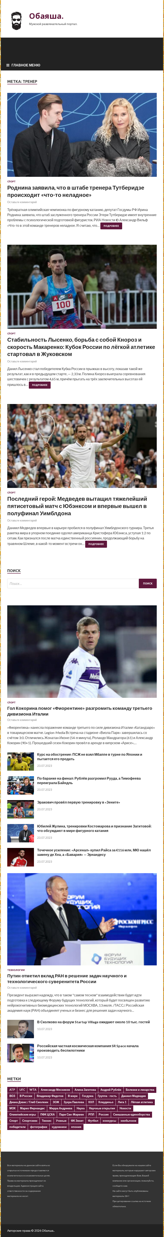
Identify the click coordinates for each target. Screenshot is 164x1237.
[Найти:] (82, 583)
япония (76, 1127)
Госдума (87, 1096)
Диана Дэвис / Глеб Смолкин (28, 1102)
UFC (22, 1089)
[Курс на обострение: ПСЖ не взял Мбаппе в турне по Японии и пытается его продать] (20, 769)
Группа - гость (107, 1096)
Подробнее (111, 226)
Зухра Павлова (74, 1102)
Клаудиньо (105, 1102)
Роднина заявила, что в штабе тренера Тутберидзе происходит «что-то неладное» (75, 191)
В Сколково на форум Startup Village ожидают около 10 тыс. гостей (93, 1022)
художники (59, 1127)
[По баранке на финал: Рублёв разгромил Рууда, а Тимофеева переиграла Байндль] (20, 793)
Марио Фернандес (32, 1108)
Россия (104, 1114)
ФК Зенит (77, 1120)
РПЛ (91, 1114)
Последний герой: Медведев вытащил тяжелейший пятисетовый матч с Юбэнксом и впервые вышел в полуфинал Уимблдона (77, 506)
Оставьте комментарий (22, 202)
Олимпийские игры (22, 1114)
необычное (128, 1120)
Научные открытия (102, 1108)
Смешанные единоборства (131, 1114)
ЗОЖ (56, 1102)
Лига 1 (122, 1102)
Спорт (11, 181)
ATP (12, 1089)
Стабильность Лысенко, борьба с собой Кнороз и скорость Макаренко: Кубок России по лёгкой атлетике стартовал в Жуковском (81, 346)
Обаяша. (46, 16)
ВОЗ (12, 1096)
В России (26, 1096)
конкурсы (109, 1120)
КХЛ (91, 1102)
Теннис (46, 1120)
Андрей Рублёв (110, 1089)
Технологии (16, 970)
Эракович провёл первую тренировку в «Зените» (78, 802)
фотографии (38, 1127)
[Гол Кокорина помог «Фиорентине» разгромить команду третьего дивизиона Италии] (82, 699)
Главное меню (26, 65)
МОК (12, 1108)
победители (17, 1127)
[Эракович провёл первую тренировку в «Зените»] (20, 817)
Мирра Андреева (60, 1108)
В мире (73, 1096)
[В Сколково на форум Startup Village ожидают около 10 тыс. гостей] (20, 1037)
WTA (32, 1089)
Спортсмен (29, 1120)
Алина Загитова (85, 1089)
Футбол (93, 1120)
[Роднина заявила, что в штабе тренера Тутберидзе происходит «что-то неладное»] (82, 136)
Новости (125, 1108)
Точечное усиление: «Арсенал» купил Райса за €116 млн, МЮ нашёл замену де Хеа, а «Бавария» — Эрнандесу (94, 852)
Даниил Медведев (133, 1096)
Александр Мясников (55, 1089)
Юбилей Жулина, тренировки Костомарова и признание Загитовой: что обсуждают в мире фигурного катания (94, 828)
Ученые (61, 1120)
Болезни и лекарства (140, 1089)
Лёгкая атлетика (142, 1102)
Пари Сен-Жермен (71, 1114)
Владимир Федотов (50, 1096)
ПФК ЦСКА (47, 1114)
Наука (81, 1108)
